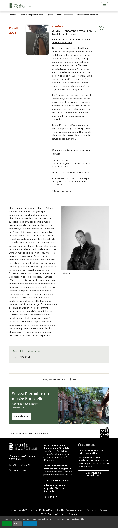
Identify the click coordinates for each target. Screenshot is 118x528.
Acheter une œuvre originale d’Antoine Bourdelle (54, 488)
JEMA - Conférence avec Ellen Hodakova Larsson (77, 14)
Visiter (22, 14)
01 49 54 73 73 (22, 464)
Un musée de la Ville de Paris (24, 510)
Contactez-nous (17, 470)
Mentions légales (47, 510)
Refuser (17, 524)
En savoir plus (30, 524)
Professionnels (91, 510)
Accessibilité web (74, 510)
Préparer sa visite (35, 14)
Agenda (49, 14)
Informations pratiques (56, 480)
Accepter (6, 524)
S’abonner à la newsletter (93, 473)
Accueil (13, 14)
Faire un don (50, 496)
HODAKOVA (23, 357)
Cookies (103, 510)
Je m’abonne (21, 416)
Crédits (60, 510)
